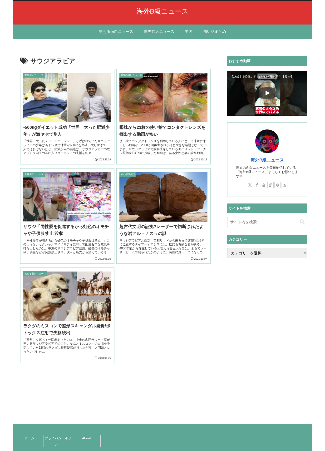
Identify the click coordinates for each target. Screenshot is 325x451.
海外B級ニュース (267, 160)
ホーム (29, 438)
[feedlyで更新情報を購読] (277, 185)
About (86, 438)
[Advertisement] (267, 336)
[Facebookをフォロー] (257, 185)
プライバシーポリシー (58, 441)
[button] (302, 222)
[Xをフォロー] (250, 185)
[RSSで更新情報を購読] (284, 185)
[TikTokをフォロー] (270, 185)
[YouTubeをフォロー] (264, 185)
